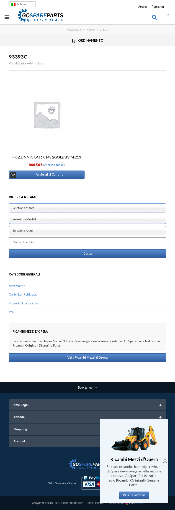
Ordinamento (90, 40)
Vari (11, 312)
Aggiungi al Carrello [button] (49, 174)
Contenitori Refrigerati (23, 294)
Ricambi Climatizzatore (23, 303)
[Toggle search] (154, 17)
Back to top (85, 387)
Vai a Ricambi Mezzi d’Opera (87, 357)
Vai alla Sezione (134, 495)
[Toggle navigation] (7, 17)
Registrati (158, 7)
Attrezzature (17, 286)
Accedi (142, 7)
